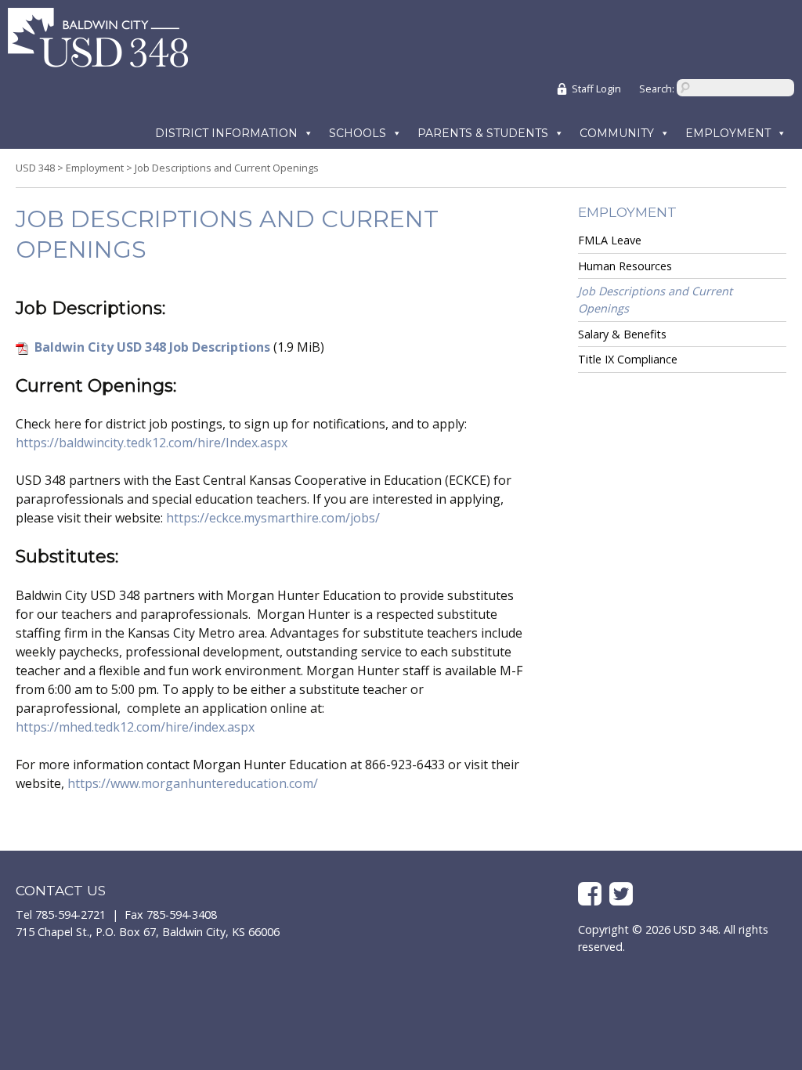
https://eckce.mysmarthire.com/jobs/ (273, 517)
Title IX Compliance (627, 359)
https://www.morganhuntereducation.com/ (192, 783)
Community (617, 133)
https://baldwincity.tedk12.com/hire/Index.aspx (151, 442)
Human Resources (625, 265)
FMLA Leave (609, 240)
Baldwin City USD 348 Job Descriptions (152, 347)
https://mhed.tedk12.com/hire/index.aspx (135, 727)
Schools (357, 133)
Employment (728, 133)
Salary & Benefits (622, 334)
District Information (226, 133)
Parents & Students (482, 133)
